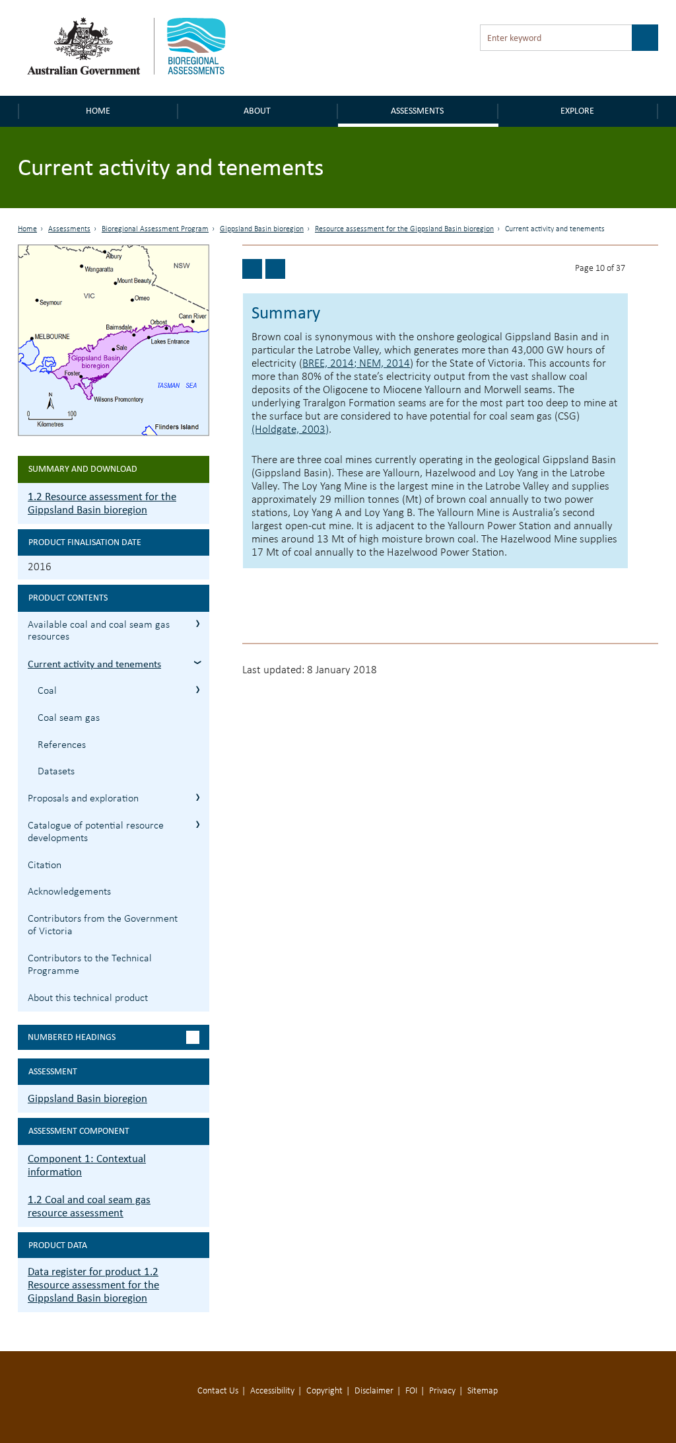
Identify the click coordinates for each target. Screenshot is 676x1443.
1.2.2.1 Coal (197, 689)
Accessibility (272, 1391)
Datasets (56, 771)
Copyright (324, 1391)
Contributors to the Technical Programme (90, 965)
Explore (577, 110)
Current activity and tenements (94, 663)
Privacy (442, 1391)
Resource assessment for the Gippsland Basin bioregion (404, 229)
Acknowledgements (69, 892)
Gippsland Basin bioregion (262, 229)
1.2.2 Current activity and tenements (197, 662)
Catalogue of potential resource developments (96, 832)
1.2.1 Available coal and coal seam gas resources (197, 623)
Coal (47, 691)
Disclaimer (374, 1391)
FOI (411, 1391)
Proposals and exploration (83, 799)
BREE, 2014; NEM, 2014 (356, 363)
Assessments (417, 110)
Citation (44, 865)
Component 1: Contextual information (87, 1165)
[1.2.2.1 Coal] (275, 269)
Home (98, 110)
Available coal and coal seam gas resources (99, 631)
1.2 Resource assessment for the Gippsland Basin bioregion (102, 503)
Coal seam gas (69, 718)
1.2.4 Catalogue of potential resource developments (197, 824)
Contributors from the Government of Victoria (103, 925)
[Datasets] (252, 269)
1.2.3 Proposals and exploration (197, 797)
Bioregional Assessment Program (155, 229)
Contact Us (217, 1391)
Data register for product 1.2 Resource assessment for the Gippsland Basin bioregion (93, 1285)
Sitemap (482, 1391)
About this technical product (88, 998)
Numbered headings (72, 1037)
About (257, 110)
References (62, 745)
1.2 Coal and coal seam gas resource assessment (89, 1206)
